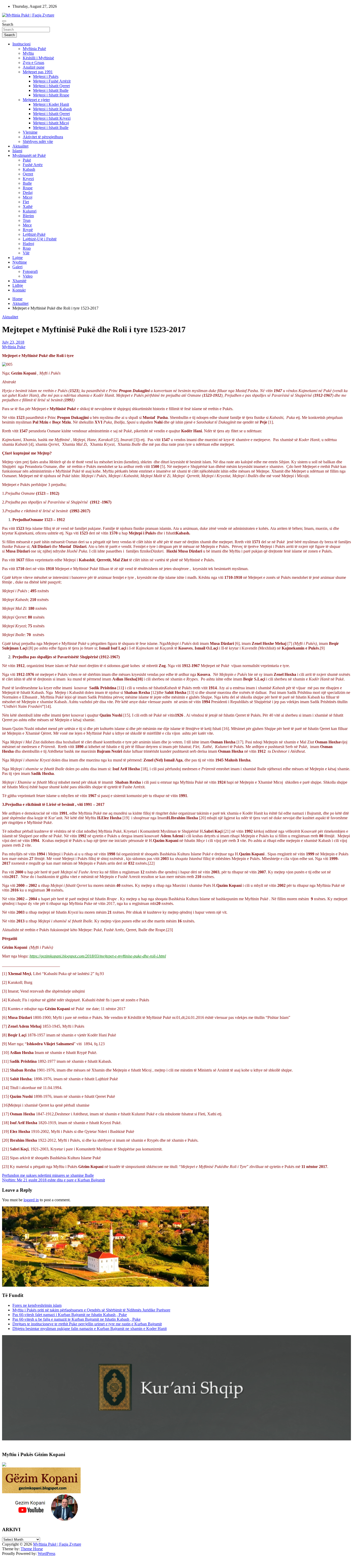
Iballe (27, 183)
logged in (31, 1200)
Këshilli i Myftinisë (38, 58)
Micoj (27, 197)
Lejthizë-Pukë (34, 234)
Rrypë (28, 230)
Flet (26, 202)
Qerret (28, 174)
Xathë (28, 206)
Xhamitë (19, 281)
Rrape (28, 188)
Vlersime (30, 132)
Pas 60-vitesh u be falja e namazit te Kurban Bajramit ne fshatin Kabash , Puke (76, 1319)
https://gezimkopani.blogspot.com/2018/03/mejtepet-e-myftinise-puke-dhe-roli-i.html (97, 956)
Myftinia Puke (13, 347)
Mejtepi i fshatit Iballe (50, 90)
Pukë (27, 160)
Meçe (27, 225)
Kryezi (28, 178)
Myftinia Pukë (34, 48)
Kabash (29, 169)
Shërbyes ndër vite (38, 141)
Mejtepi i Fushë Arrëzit (52, 81)
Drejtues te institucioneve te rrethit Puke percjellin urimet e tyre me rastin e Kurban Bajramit (87, 1324)
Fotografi (30, 271)
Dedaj (28, 192)
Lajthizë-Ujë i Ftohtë (40, 239)
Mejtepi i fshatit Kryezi (52, 118)
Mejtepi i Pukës (45, 76)
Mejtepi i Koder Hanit (51, 104)
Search (7, 24)
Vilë (26, 253)
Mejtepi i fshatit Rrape (51, 95)
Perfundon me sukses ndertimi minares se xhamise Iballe (48, 1175)
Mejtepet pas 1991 (38, 72)
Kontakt (19, 290)
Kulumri (29, 211)
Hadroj (28, 243)
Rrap (27, 248)
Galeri (17, 267)
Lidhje (17, 285)
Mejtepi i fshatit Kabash (52, 109)
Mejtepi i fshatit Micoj (51, 123)
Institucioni (21, 44)
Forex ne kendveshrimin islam (37, 1305)
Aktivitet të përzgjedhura (43, 137)
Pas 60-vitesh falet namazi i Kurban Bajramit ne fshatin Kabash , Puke (69, 1314)
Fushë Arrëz (33, 165)
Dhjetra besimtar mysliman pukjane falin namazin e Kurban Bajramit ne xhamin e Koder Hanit (89, 1328)
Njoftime (19, 262)
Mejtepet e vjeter (36, 100)
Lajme (17, 257)
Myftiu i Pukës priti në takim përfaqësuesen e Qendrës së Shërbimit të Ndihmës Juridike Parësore (91, 1310)
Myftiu (28, 53)
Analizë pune (33, 67)
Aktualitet (20, 146)
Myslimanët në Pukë (29, 155)
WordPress (46, 1553)
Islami (17, 151)
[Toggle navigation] (4, 21)
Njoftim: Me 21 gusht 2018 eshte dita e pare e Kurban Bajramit (53, 1180)
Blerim (28, 216)
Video (28, 276)
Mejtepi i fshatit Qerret (51, 86)
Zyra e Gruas (33, 62)
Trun (26, 220)
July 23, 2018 (13, 342)
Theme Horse (32, 1549)
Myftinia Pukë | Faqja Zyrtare (57, 1544)
